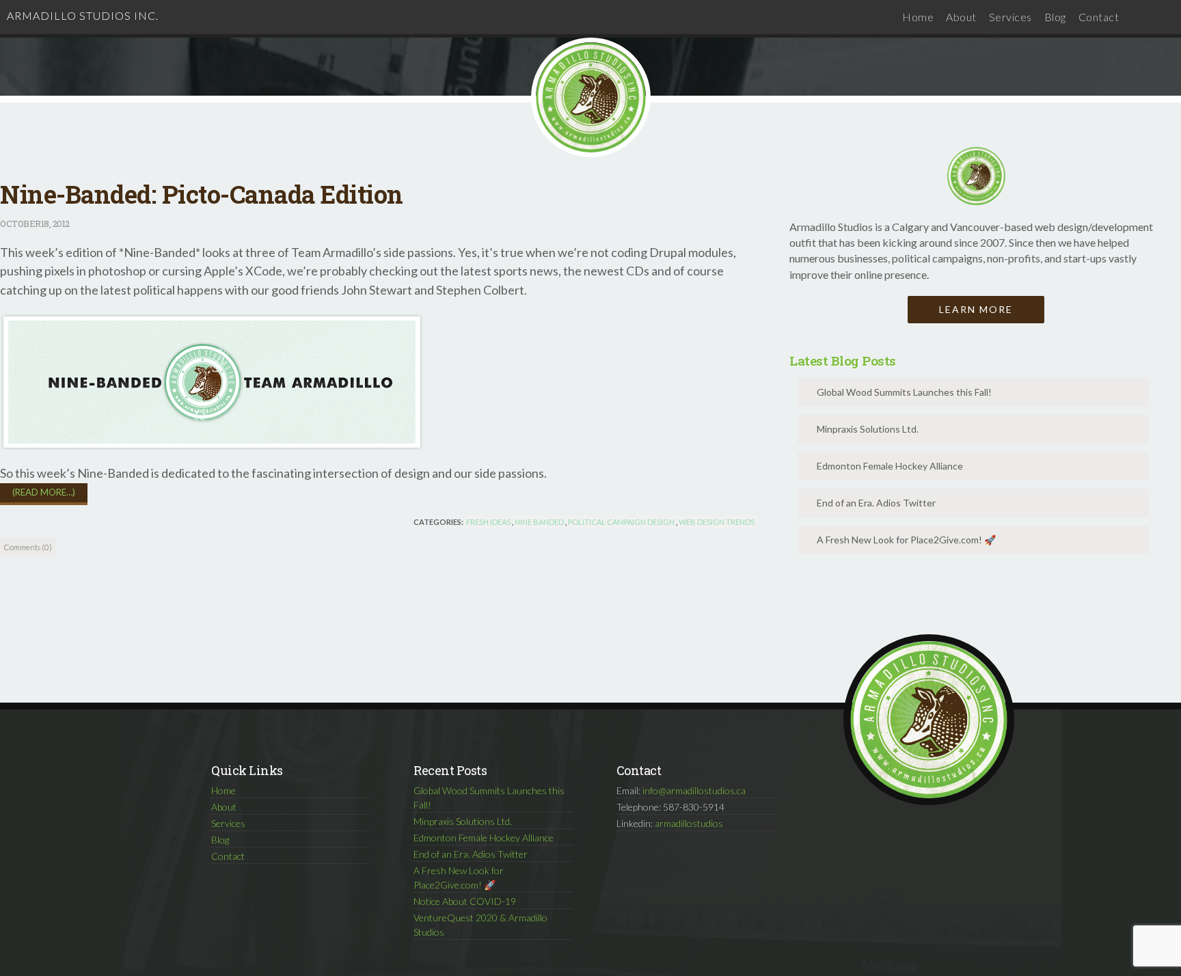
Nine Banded (539, 521)
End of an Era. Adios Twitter (876, 503)
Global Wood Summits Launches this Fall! (904, 392)
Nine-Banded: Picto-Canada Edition (201, 194)
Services (1010, 16)
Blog (1055, 16)
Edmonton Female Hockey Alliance (890, 466)
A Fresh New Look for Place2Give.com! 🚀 (906, 539)
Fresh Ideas (488, 521)
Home (918, 16)
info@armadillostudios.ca (694, 790)
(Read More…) (43, 492)
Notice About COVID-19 (464, 901)
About (961, 16)
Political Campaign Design (621, 521)
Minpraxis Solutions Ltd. (868, 429)
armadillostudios (689, 823)
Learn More (976, 309)
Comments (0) (27, 547)
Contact (1098, 16)
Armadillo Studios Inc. (83, 15)
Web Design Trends (717, 521)
